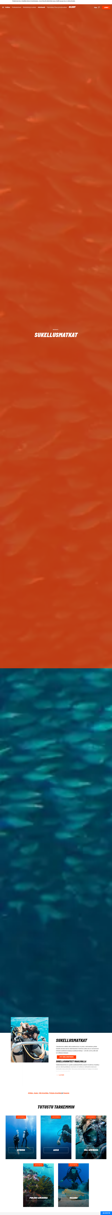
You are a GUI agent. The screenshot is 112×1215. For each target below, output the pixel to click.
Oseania (66, 1093)
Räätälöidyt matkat (29, 7)
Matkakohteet (16, 7)
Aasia (36, 1093)
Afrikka (30, 1093)
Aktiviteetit (41, 7)
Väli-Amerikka (43, 1093)
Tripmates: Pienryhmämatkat (57, 7)
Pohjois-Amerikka (55, 1093)
